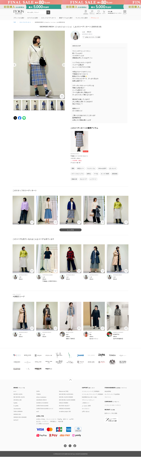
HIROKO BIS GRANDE (20, 417)
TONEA (38, 394)
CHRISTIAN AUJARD (42, 405)
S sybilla (16, 405)
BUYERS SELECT (64, 405)
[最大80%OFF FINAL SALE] (70, 2)
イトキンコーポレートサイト (113, 405)
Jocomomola (17, 408)
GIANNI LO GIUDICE (42, 403)
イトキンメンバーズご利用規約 (90, 391)
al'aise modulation (41, 397)
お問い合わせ (85, 411)
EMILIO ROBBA (63, 403)
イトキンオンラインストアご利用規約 (92, 394)
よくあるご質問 (86, 405)
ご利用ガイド (85, 403)
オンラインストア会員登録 (112, 394)
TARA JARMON (18, 411)
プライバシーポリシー (88, 400)
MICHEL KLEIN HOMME (66, 397)
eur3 (37, 411)
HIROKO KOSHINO (64, 408)
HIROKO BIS (17, 414)
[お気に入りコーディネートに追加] (32, 222)
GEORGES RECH (41, 400)
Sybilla (15, 403)
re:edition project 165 (65, 411)
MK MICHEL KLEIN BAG (66, 394)
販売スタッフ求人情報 (111, 413)
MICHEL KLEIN (18, 394)
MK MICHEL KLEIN (19, 397)
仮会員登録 (108, 391)
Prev (15, 65)
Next (63, 65)
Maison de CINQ (63, 391)
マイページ (108, 397)
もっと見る (70, 230)
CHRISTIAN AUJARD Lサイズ (44, 408)
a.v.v (15, 391)
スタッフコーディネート (25, 22)
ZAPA (38, 391)
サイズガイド (85, 408)
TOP (15, 22)
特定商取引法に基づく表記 (89, 397)
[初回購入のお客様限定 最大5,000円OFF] (70, 7)
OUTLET (16, 420)
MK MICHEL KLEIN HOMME (67, 400)
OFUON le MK (18, 400)
